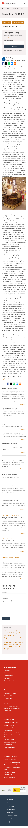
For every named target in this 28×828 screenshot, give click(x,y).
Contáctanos (8, 670)
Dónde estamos (8, 673)
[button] (25, 3)
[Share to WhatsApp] (9, 63)
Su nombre (4, 592)
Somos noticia (8, 696)
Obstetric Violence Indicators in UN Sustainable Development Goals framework (14, 735)
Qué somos (7, 678)
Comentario (5, 598)
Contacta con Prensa (10, 693)
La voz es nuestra (9, 728)
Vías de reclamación (9, 777)
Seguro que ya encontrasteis (10, 557)
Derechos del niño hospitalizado (13, 762)
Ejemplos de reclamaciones (11, 765)
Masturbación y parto (10, 635)
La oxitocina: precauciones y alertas (12, 768)
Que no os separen (9, 739)
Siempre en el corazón (10, 742)
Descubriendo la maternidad (12, 722)
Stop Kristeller (8, 744)
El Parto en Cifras (9, 725)
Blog (8, 8)
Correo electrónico (9, 40)
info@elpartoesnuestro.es (14, 822)
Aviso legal (10, 812)
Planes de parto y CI (9, 772)
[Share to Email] (15, 63)
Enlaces (6, 703)
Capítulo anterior (7, 379)
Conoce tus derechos (10, 760)
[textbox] (14, 610)
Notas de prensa (8, 701)
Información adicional (13, 816)
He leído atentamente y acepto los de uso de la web (14, 36)
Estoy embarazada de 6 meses (10, 539)
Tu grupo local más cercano (11, 681)
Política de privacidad (12, 819)
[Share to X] (6, 63)
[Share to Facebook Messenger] (12, 63)
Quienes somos (8, 675)
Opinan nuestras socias (18, 22)
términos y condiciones (9, 37)
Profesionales (8, 774)
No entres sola (8, 730)
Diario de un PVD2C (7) (17, 8)
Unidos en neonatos (9, 747)
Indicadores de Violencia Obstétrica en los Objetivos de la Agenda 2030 (13, 708)
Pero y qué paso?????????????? (11, 515)
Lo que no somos (9, 698)
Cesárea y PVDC (6, 22)
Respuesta (22, 404)
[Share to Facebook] (3, 63)
